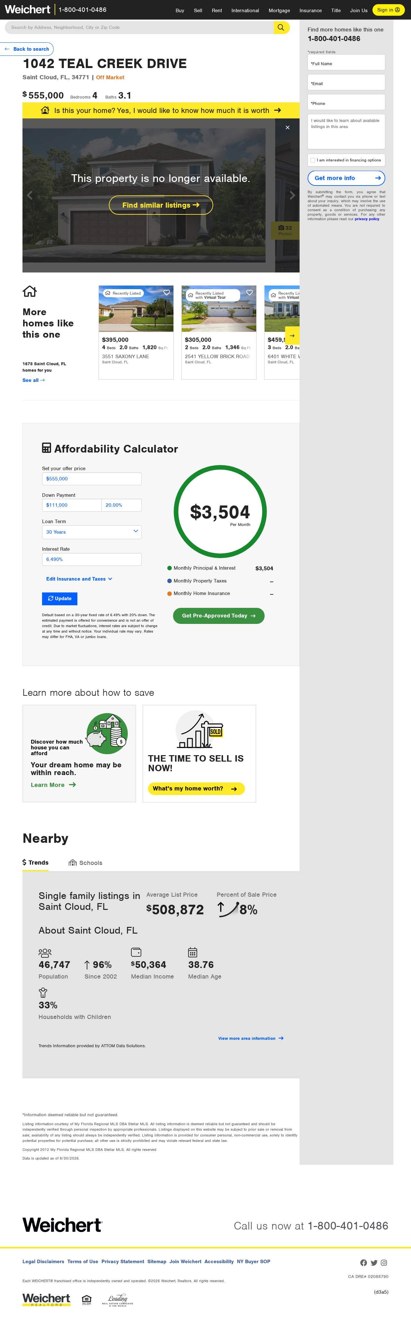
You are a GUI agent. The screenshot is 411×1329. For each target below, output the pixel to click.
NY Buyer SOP (253, 1261)
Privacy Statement (122, 1261)
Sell (198, 10)
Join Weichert (185, 1261)
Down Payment (58, 495)
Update (63, 598)
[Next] (292, 335)
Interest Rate (56, 549)
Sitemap (156, 1261)
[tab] (35, 864)
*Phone (318, 103)
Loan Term (54, 521)
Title (336, 10)
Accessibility (219, 1261)
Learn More (53, 785)
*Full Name (321, 63)
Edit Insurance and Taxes (76, 579)
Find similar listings (157, 205)
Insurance (311, 10)
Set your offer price (63, 468)
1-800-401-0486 (82, 9)
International (245, 10)
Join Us (359, 10)
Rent (217, 10)
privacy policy (367, 219)
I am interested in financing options (349, 160)
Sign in (386, 10)
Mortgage (279, 10)
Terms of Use (82, 1261)
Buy (180, 10)
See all (31, 380)
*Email (317, 83)
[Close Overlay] (287, 128)
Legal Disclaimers (43, 1261)
